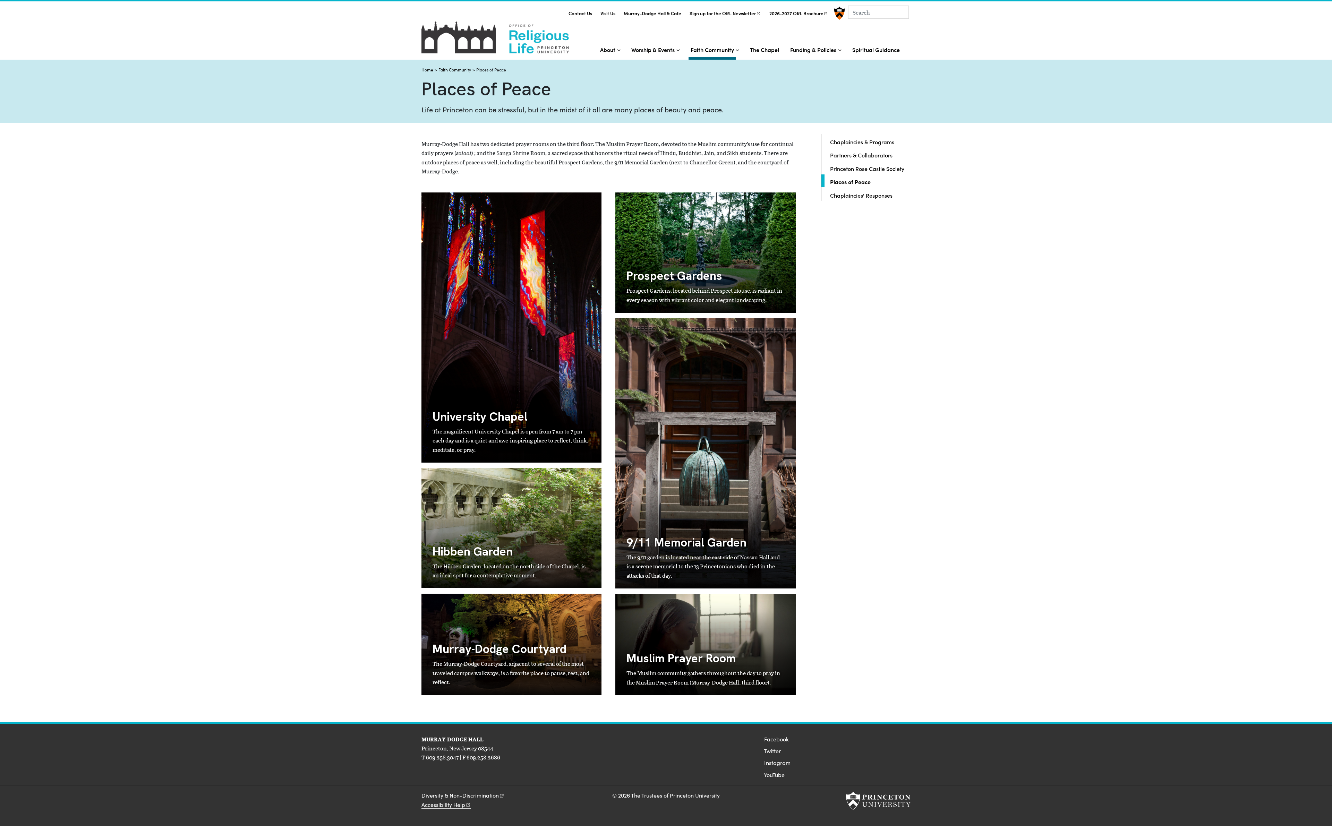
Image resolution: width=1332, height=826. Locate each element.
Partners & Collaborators (861, 155)
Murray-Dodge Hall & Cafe (652, 13)
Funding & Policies (813, 49)
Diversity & (460, 795)
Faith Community (713, 49)
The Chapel (764, 49)
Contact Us (580, 13)
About (607, 49)
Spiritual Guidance (876, 49)
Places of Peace (870, 182)
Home (427, 69)
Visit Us (607, 13)
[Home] (495, 40)
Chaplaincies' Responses (861, 195)
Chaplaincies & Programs (862, 142)
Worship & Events (653, 49)
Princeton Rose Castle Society (867, 168)
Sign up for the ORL (723, 13)
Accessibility (443, 804)
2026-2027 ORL (796, 13)
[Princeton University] (838, 13)
